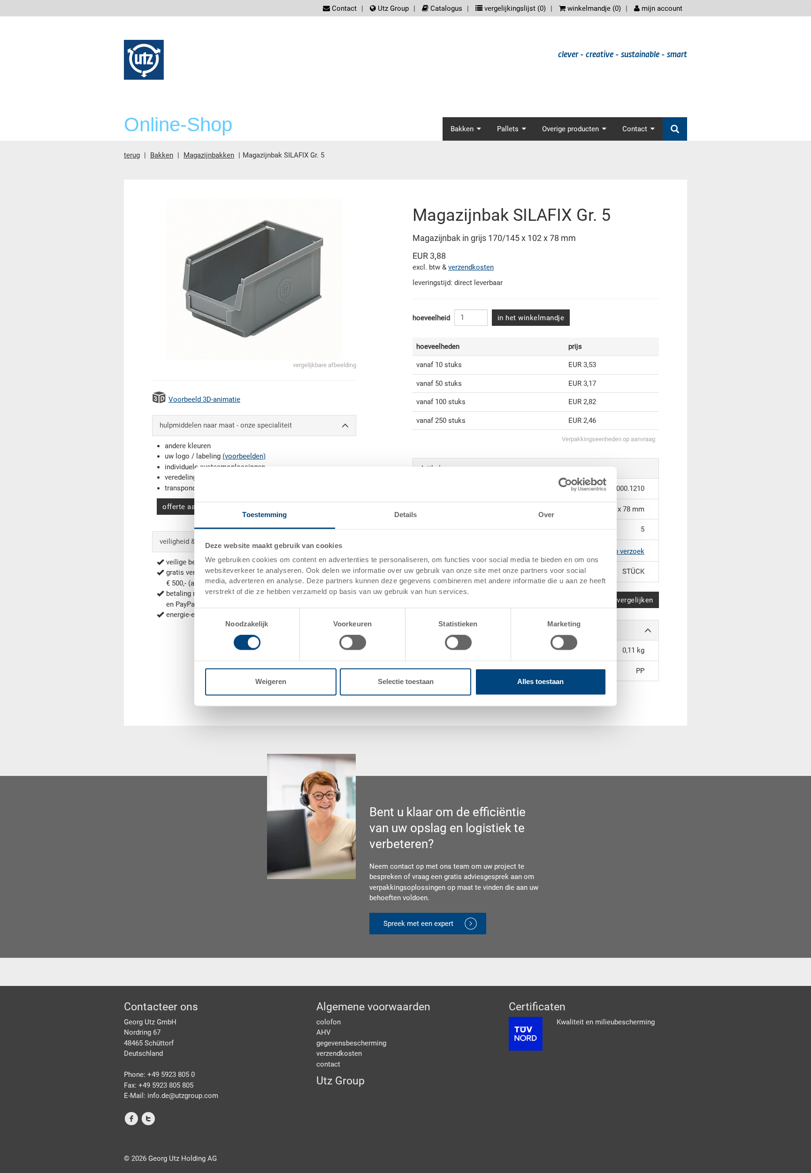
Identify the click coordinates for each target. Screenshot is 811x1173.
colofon (328, 1022)
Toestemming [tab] (264, 515)
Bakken (161, 155)
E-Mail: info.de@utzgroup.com (171, 1095)
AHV (323, 1032)
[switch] (352, 642)
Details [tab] (405, 515)
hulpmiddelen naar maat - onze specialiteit (226, 425)
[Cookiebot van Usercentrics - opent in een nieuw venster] (565, 484)
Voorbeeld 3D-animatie (204, 399)
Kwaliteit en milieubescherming (606, 1022)
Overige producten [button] (570, 129)
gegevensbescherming (351, 1043)
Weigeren (270, 681)
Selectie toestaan (406, 681)
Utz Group (392, 8)
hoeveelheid (431, 318)
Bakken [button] (462, 129)
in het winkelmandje (531, 318)
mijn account (661, 8)
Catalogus (445, 8)
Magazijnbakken (209, 155)
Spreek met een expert (418, 923)
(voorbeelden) (244, 456)
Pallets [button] (508, 129)
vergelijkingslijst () (514, 8)
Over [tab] (546, 515)
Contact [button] (634, 129)
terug (132, 155)
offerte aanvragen (192, 507)
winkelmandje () (593, 8)
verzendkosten (471, 267)
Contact (343, 8)
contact (328, 1064)
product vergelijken (621, 600)
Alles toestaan (540, 681)
